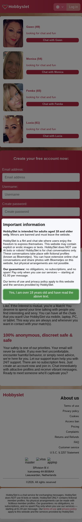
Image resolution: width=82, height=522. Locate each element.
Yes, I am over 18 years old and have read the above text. (41, 294)
